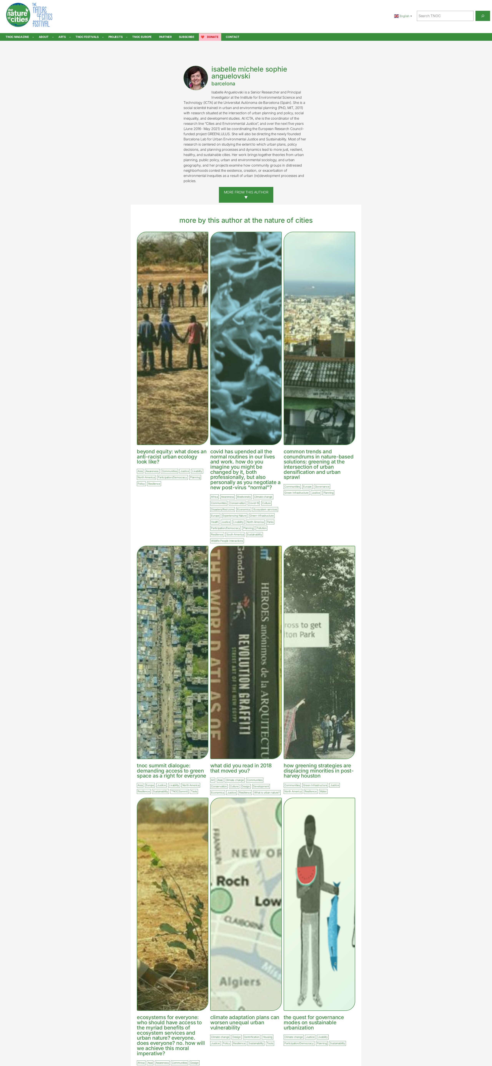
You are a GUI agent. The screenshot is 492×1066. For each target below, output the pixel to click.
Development (261, 786)
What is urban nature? (267, 792)
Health (215, 521)
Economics (243, 509)
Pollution (262, 528)
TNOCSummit (179, 791)
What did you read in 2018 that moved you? (241, 768)
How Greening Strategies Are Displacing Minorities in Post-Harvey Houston (319, 770)
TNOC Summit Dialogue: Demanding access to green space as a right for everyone (171, 770)
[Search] (482, 16)
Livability (197, 471)
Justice (184, 471)
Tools (194, 791)
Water (323, 791)
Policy (141, 483)
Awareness (152, 471)
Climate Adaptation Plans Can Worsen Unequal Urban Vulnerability (244, 1022)
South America (235, 534)
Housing (268, 1037)
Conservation (237, 503)
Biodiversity (244, 496)
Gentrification (251, 1037)
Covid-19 (253, 503)
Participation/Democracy (172, 477)
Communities (169, 471)
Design (246, 786)
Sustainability (254, 534)
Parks (270, 521)
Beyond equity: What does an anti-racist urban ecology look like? (172, 456)
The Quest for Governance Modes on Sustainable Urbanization (314, 1022)
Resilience (154, 483)
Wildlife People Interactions (227, 540)
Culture (266, 503)
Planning (195, 477)
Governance (322, 486)
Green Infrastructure (262, 515)
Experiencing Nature (234, 515)
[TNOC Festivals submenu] (103, 37)
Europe (215, 515)
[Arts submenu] (70, 37)
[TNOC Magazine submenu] (33, 37)
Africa (214, 496)
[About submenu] (53, 37)
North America (146, 477)
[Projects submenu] (127, 37)
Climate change (263, 496)
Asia (140, 471)
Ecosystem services (265, 509)
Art (212, 780)
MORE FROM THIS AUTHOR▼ (246, 194)
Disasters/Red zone (222, 509)
